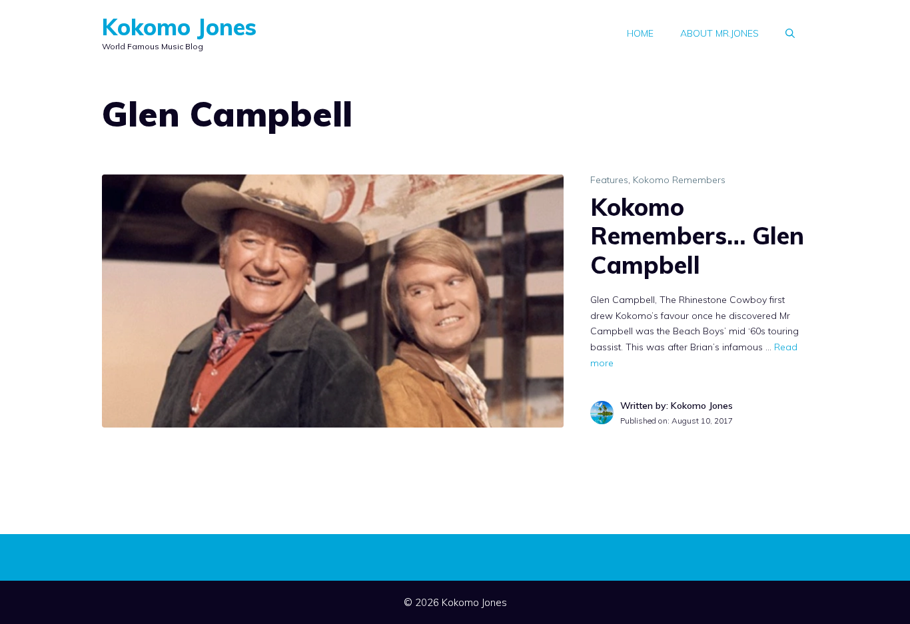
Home (640, 33)
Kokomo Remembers (679, 180)
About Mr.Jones (719, 33)
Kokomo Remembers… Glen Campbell (697, 235)
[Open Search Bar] (790, 33)
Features (609, 180)
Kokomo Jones (179, 27)
